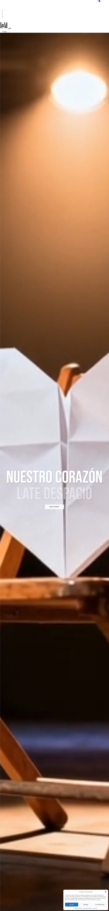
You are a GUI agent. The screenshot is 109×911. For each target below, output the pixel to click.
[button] (105, 892)
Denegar (85, 904)
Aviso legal (94, 908)
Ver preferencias (99, 904)
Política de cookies (78, 908)
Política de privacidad (87, 908)
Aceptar (71, 904)
